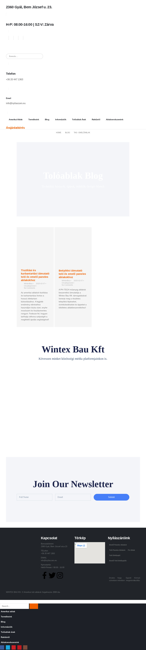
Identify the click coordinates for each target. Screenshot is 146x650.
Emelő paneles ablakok (118, 545)
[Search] (39, 56)
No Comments (29, 288)
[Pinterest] (18, 38)
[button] (1, 601)
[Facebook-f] (44, 575)
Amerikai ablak (16, 119)
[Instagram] (28, 38)
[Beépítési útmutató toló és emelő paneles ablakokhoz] (73, 246)
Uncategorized (29, 286)
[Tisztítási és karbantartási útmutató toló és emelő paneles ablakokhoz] (35, 246)
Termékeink (33, 119)
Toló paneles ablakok (117, 550)
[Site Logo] (15, 48)
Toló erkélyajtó (114, 555)
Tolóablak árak (79, 119)
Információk (60, 119)
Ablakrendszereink (114, 119)
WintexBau (28, 284)
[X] (13, 38)
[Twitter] (52, 575)
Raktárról (96, 119)
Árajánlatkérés (15, 127)
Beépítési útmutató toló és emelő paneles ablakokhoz (72, 274)
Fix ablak (131, 550)
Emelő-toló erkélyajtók (117, 561)
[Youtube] (23, 38)
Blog (47, 119)
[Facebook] (8, 38)
